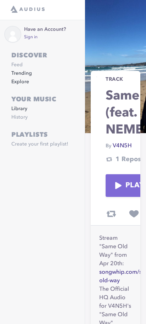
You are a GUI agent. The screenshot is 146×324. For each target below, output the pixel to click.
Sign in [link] (31, 37)
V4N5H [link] (122, 146)
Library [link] (19, 108)
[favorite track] (134, 214)
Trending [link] (21, 73)
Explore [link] (20, 81)
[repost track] (111, 214)
